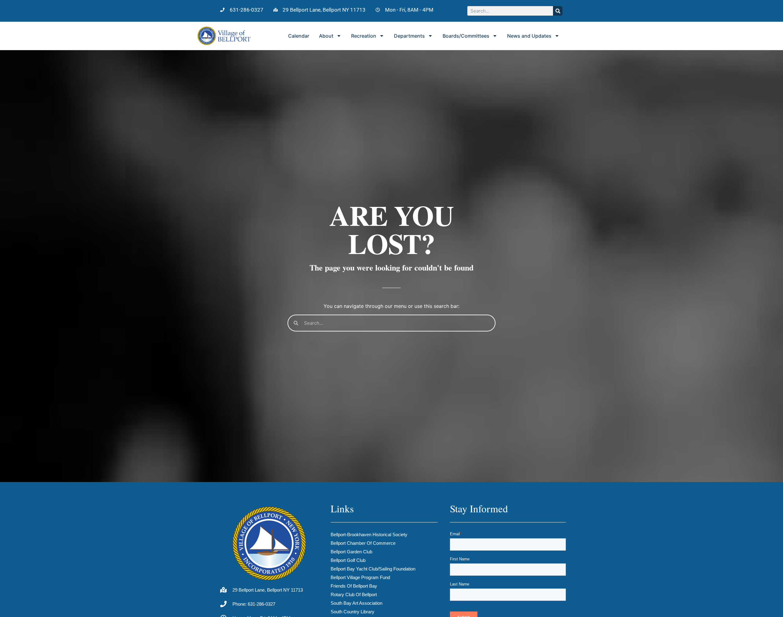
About (326, 36)
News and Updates (529, 36)
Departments (409, 36)
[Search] (557, 11)
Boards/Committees (466, 36)
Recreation (363, 36)
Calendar (298, 36)
